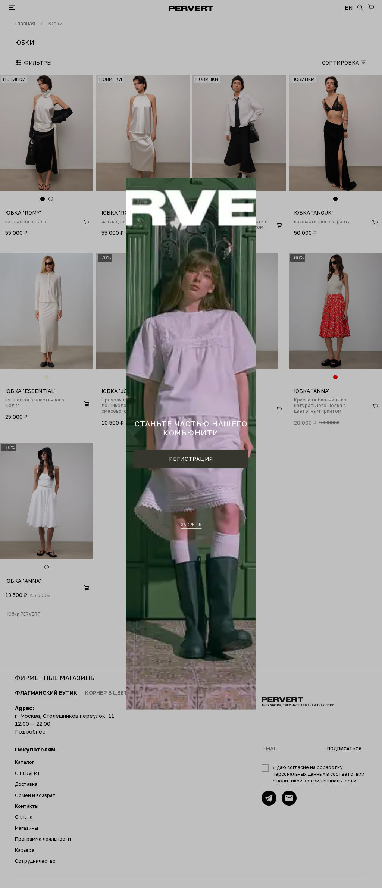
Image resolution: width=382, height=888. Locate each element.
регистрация (191, 459)
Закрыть (191, 524)
